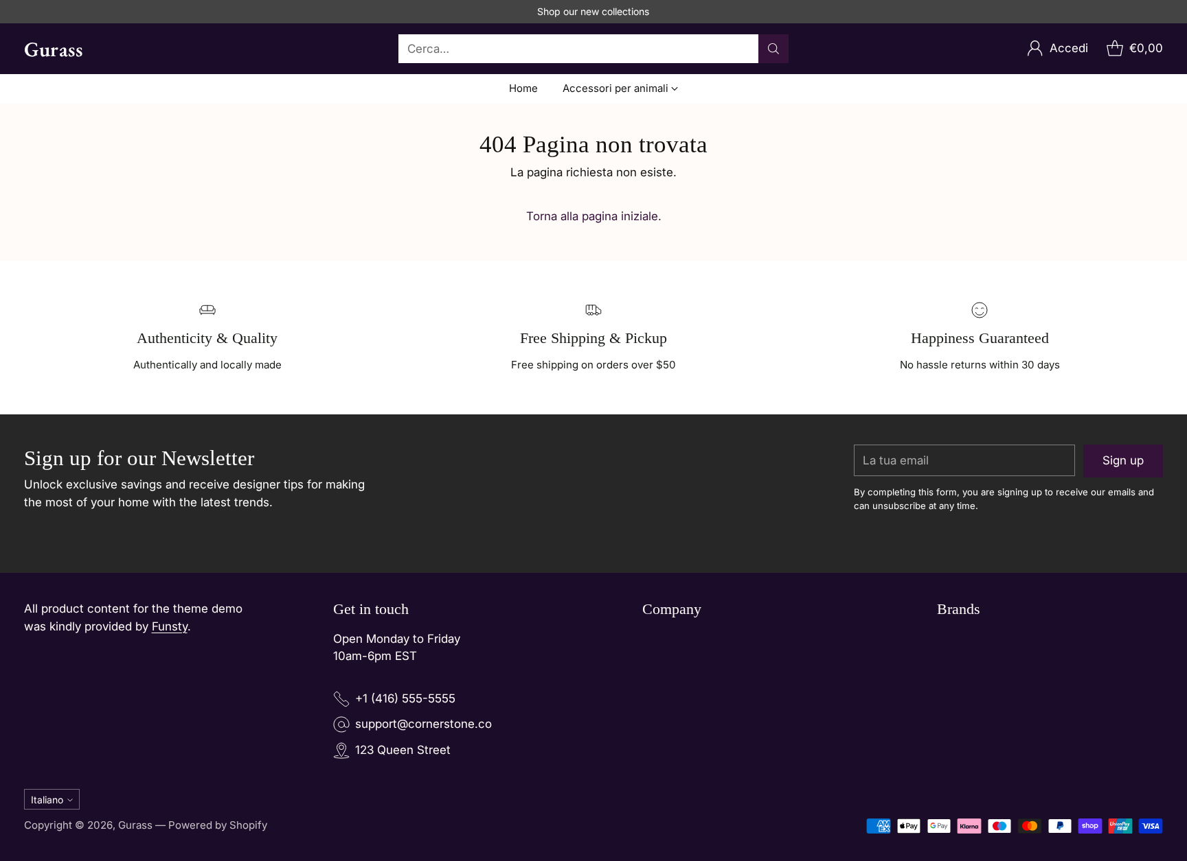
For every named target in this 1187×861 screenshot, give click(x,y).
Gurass (135, 824)
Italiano (47, 799)
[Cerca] (773, 48)
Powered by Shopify (217, 824)
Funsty (170, 626)
